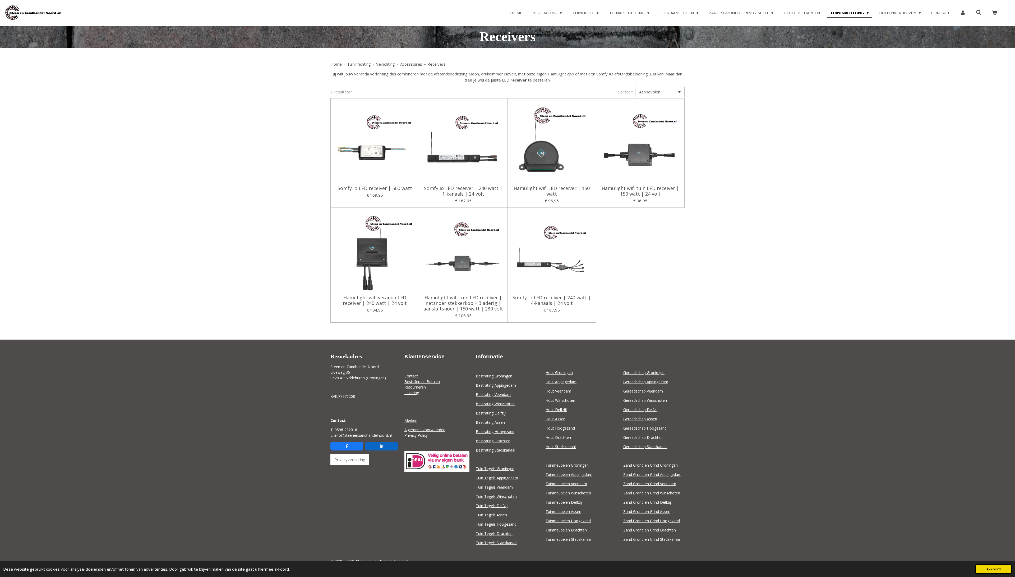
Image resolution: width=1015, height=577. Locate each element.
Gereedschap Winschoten (645, 400)
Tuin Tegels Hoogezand (496, 524)
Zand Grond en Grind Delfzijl (647, 502)
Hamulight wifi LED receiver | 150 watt (552, 191)
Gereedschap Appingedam (645, 381)
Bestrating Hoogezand (495, 431)
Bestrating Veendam (493, 394)
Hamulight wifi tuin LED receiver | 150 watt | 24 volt (640, 191)
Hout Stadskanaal (561, 446)
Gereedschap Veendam (643, 391)
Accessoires (411, 64)
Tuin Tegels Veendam (494, 487)
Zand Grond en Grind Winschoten (651, 492)
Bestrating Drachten (493, 440)
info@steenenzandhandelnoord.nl (363, 435)
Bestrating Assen (490, 422)
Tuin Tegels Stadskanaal (496, 542)
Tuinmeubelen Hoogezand (568, 520)
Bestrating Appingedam (496, 385)
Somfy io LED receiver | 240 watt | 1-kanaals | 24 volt (463, 191)
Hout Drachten (558, 437)
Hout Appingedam (561, 381)
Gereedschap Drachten (643, 437)
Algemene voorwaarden (424, 429)
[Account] (963, 12)
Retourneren (415, 387)
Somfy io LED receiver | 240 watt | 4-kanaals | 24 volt (552, 300)
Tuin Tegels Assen (491, 514)
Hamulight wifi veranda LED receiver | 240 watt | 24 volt (375, 300)
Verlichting (385, 64)
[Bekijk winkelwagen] (994, 12)
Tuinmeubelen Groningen (567, 465)
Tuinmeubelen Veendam (566, 483)
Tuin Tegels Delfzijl (492, 505)
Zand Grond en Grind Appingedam (652, 474)
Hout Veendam (558, 391)
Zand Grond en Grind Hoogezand (651, 520)
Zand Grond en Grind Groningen (650, 465)
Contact (411, 375)
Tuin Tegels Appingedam (497, 477)
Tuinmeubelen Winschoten (568, 492)
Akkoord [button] (993, 569)
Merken (410, 420)
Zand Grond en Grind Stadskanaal (652, 539)
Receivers (436, 64)
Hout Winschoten (560, 400)
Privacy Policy (416, 435)
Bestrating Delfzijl (491, 413)
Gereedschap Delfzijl (640, 409)
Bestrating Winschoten (495, 403)
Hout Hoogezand (560, 428)
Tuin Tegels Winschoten (496, 496)
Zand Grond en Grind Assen (646, 511)
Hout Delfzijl (556, 409)
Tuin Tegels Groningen (495, 468)
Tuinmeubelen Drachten (566, 530)
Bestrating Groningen (494, 375)
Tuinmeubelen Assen (563, 511)
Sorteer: (625, 91)
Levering (411, 392)
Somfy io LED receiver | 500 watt (375, 188)
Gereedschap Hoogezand (645, 428)
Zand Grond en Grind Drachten (649, 530)
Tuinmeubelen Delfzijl (564, 502)
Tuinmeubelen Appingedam (569, 474)
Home (336, 64)
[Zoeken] (979, 12)
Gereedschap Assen (640, 418)
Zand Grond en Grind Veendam (649, 483)
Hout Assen (555, 418)
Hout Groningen (559, 372)
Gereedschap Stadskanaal (645, 446)
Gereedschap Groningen (644, 372)
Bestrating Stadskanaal (495, 450)
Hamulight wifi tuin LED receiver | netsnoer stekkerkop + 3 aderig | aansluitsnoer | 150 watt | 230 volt (463, 303)
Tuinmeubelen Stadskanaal (569, 539)
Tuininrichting (359, 64)
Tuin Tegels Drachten (494, 533)
